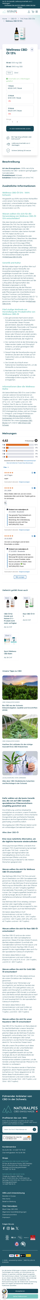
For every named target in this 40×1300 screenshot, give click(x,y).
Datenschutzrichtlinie (9, 1215)
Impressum (6, 1217)
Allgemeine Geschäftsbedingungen (14, 1212)
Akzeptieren (20, 1291)
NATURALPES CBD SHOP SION (13, 1174)
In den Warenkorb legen (20, 129)
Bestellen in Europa (9, 1196)
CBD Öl (14, 19)
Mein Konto (6, 1199)
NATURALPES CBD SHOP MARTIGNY (15, 1161)
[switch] (4, 1297)
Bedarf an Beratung (9, 1201)
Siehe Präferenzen (20, 1296)
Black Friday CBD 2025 (10, 1209)
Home (4, 19)
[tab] (20, 162)
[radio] (9, 72)
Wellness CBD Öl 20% (13, 257)
